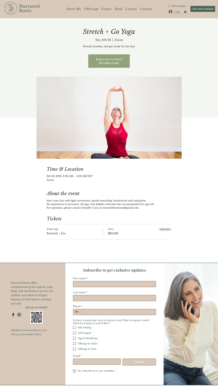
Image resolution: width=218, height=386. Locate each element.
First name (80, 278)
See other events (109, 62)
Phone (77, 306)
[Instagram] (19, 314)
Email (77, 355)
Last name (80, 292)
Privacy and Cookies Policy (26, 334)
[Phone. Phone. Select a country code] (78, 312)
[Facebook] (13, 314)
